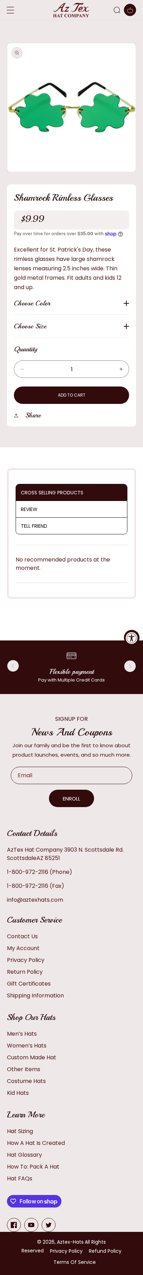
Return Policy (25, 972)
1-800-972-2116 (27, 872)
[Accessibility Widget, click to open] (132, 637)
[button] (116, 10)
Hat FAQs (19, 1178)
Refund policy (105, 1251)
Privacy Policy (25, 960)
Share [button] (33, 415)
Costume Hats (26, 1081)
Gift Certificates (29, 984)
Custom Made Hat (31, 1057)
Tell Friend (34, 526)
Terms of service (74, 1262)
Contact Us (22, 936)
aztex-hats (70, 1241)
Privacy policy (66, 1251)
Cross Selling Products (52, 492)
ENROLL (71, 798)
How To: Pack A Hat (33, 1167)
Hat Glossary (24, 1155)
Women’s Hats (27, 1046)
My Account (23, 948)
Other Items (23, 1069)
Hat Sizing (20, 1131)
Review (29, 509)
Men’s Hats (22, 1034)
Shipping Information (35, 995)
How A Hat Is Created (36, 1143)
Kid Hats (18, 1093)
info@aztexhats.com (35, 900)
